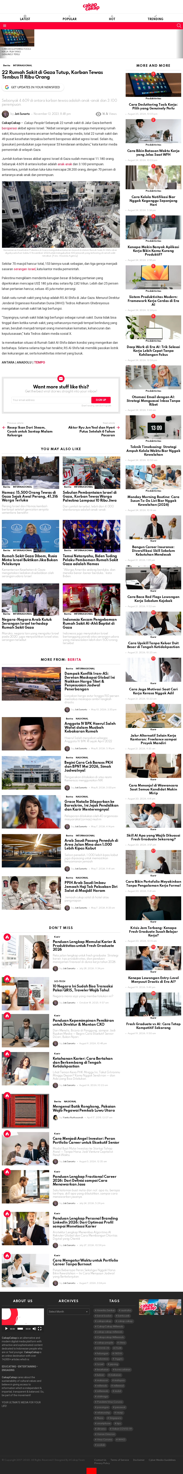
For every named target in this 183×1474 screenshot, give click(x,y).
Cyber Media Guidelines (162, 1460)
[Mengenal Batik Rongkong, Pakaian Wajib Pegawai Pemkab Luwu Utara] (25, 1111)
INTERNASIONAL (22, 487)
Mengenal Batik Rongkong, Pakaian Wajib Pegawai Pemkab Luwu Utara (84, 1108)
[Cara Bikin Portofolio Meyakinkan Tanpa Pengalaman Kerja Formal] (153, 862)
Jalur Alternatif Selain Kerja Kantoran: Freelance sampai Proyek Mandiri (153, 739)
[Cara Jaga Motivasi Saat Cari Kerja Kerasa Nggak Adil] (153, 670)
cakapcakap (104, 1321)
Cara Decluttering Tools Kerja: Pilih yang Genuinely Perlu (16, 52)
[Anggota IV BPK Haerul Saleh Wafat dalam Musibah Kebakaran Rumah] (31, 734)
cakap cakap (125, 1321)
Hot (112, 19)
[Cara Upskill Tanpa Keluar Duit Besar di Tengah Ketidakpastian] (153, 623)
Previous (2, 43)
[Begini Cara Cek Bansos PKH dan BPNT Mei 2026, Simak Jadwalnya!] (31, 773)
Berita (6, 487)
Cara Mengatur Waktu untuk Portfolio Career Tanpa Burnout (85, 1262)
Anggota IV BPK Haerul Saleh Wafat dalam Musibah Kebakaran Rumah (90, 728)
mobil (118, 1391)
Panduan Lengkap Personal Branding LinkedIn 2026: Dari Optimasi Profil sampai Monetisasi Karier (85, 1222)
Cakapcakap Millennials (110, 1337)
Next (181, 43)
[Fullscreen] (39, 1328)
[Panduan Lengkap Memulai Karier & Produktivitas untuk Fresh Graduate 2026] (25, 952)
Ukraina (101, 1429)
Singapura (115, 1418)
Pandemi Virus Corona (109, 1402)
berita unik (123, 1316)
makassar (102, 1380)
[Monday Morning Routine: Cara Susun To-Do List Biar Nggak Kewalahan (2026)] (153, 477)
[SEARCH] (179, 25)
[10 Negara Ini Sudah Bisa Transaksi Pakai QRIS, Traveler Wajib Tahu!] (25, 993)
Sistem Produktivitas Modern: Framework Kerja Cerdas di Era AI (153, 300)
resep (120, 1413)
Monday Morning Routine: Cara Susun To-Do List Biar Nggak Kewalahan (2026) (153, 500)
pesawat (120, 1407)
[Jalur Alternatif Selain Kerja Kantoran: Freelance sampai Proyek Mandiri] (153, 716)
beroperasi (9, 128)
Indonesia (102, 1359)
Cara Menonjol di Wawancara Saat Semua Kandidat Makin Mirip (153, 789)
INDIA (118, 1353)
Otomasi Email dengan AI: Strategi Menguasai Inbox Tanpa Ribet (153, 401)
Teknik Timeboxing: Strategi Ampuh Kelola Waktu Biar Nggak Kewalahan (153, 450)
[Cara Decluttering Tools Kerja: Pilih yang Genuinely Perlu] (17, 37)
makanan (115, 1375)
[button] (23, 1320)
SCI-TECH (59, 981)
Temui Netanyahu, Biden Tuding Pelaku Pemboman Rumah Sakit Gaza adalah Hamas (90, 560)
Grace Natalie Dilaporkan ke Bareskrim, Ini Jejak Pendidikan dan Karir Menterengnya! (91, 806)
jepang (114, 1364)
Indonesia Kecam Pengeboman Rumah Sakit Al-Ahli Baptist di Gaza (90, 624)
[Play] (6, 1328)
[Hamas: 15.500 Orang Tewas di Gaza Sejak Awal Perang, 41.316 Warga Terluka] (30, 472)
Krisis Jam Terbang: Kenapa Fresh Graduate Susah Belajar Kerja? (153, 931)
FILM (118, 1348)
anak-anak (65, 164)
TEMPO (39, 362)
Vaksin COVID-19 (122, 1429)
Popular (69, 19)
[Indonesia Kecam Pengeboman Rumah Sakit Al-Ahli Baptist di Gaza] (91, 599)
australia (126, 1310)
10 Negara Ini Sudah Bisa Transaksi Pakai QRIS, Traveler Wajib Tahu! (83, 988)
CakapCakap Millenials (110, 1326)
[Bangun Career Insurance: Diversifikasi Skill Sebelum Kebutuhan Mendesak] (153, 527)
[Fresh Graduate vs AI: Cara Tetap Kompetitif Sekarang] (153, 1004)
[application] (23, 1320)
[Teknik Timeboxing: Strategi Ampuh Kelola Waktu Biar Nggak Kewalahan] (153, 427)
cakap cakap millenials (109, 1332)
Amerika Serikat (106, 1310)
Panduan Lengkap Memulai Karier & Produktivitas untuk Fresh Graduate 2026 (84, 946)
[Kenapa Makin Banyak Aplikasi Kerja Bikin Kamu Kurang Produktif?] (153, 227)
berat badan (104, 1316)
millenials (102, 1386)
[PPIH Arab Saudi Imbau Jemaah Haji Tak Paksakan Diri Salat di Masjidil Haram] (31, 893)
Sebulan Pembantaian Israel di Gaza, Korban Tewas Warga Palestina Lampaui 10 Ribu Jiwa (90, 497)
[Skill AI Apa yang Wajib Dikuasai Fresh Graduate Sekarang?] (153, 816)
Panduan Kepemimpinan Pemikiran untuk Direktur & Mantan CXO (83, 1023)
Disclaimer (139, 1460)
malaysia (119, 1380)
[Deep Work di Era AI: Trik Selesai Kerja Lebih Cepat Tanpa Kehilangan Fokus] (153, 327)
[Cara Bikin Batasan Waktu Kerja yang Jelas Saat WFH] (153, 131)
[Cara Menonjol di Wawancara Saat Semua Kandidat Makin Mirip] (153, 766)
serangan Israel (25, 269)
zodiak (101, 1445)
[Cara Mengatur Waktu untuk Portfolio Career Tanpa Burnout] (25, 1270)
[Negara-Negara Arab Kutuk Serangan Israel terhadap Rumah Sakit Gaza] (30, 599)
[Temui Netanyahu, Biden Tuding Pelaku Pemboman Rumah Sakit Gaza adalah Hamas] (91, 536)
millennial (118, 1386)
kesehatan (102, 1370)
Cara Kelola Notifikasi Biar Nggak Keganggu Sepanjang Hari (153, 200)
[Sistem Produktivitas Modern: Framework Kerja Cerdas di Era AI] (153, 277)
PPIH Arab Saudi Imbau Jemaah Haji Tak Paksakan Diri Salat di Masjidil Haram (91, 887)
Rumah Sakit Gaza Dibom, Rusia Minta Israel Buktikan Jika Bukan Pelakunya (30, 560)
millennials (102, 1391)
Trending (155, 19)
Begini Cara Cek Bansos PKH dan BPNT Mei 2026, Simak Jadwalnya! (89, 767)
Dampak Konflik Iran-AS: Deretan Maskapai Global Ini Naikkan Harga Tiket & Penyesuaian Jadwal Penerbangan (90, 681)
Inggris (119, 1359)
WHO (121, 1439)
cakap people (105, 1343)
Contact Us (100, 1460)
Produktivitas (153, 98)
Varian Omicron (106, 1434)
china (122, 1343)
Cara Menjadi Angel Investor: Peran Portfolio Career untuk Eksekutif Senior (86, 1141)
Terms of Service (119, 1460)
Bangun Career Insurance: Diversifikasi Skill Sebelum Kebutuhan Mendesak (153, 551)
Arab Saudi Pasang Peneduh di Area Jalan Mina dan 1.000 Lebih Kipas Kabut (91, 845)
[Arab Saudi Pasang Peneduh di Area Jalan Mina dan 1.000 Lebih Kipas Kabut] (31, 851)
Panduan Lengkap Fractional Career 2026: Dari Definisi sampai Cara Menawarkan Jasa (84, 1181)
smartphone (103, 1423)
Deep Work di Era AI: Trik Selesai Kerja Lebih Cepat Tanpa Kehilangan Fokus (153, 350)
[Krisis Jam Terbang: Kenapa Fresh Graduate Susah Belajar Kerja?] (153, 908)
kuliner (100, 1375)
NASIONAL (82, 719)
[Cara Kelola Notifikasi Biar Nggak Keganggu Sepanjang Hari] (153, 177)
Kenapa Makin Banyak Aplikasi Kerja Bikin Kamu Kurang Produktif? (153, 251)
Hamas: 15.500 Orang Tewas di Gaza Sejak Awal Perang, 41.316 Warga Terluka (30, 497)
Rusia (100, 1418)
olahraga (102, 1396)
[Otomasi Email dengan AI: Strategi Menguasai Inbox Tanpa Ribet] (153, 377)
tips (119, 1423)
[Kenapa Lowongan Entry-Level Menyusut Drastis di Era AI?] (153, 958)
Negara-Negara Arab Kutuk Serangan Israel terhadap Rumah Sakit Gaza (27, 624)
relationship (103, 1413)
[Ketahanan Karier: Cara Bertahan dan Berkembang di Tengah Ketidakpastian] (25, 1068)
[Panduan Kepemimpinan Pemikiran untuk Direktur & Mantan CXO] (25, 1030)
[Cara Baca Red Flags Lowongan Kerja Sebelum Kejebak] (153, 577)
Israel (100, 1364)
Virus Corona (104, 1439)
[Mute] (34, 1328)
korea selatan (122, 1370)
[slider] (20, 1329)
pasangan (103, 1407)
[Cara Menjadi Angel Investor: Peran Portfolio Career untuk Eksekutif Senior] (25, 1148)
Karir (57, 937)
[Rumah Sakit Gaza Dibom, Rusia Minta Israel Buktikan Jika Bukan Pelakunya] (30, 536)
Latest (25, 19)
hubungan (102, 1353)
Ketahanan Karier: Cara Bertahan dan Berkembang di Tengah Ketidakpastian (82, 1063)
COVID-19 (103, 1348)
